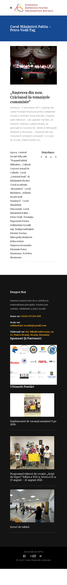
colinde (26, 164)
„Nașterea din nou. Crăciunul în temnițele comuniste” (30, 97)
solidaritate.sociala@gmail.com (28, 325)
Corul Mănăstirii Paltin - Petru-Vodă (20, 213)
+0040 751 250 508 (30, 316)
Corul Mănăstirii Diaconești (19, 205)
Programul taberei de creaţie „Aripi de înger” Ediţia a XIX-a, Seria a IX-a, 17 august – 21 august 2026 (33, 477)
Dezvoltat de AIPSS (33, 551)
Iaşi (12, 229)
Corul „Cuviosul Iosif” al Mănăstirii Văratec (20, 176)
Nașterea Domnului (20, 245)
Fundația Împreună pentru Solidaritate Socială (21, 221)
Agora (13, 152)
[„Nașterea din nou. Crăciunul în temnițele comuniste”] (33, 65)
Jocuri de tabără (19, 526)
